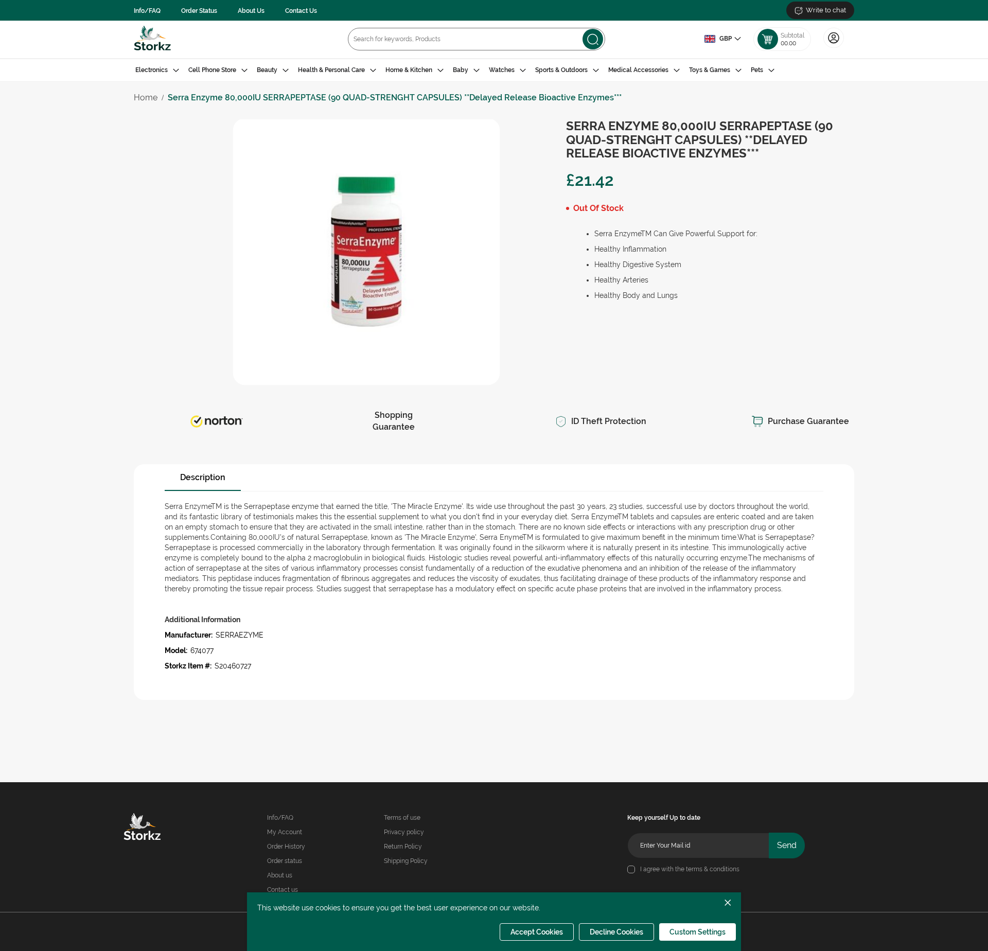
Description (202, 477)
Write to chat (826, 10)
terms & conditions (712, 869)
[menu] (494, 70)
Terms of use (402, 817)
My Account (284, 832)
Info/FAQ (147, 10)
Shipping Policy (406, 861)
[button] (722, 39)
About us (279, 875)
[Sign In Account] (833, 46)
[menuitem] (157, 70)
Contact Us (301, 10)
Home (145, 97)
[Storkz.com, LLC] (156, 828)
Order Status (199, 10)
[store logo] (152, 39)
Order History (286, 846)
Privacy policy (404, 832)
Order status (284, 861)
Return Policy (403, 846)
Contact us (282, 889)
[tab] (494, 70)
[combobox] (476, 39)
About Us (251, 10)
